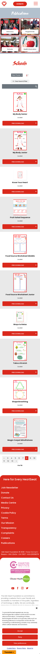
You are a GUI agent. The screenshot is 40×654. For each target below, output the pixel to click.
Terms (4, 517)
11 (4, 461)
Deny (20, 637)
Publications (8, 543)
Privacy (5, 507)
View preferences (20, 643)
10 (34, 458)
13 (12, 461)
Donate (20, 4)
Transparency (8, 527)
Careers (5, 538)
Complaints (7, 533)
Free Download (18, 123)
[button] (37, 608)
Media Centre (8, 502)
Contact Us (7, 497)
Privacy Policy (21, 648)
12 (8, 461)
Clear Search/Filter (20, 81)
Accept (20, 631)
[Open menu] (36, 4)
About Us (30, 648)
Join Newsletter (9, 487)
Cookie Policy (11, 648)
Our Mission (7, 522)
